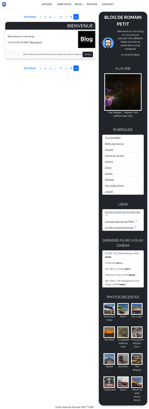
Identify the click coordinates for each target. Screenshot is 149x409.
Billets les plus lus (114, 143)
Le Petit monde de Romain (119, 227)
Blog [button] (78, 4)
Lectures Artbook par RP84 (119, 221)
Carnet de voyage (114, 155)
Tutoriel (109, 191)
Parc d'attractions (114, 185)
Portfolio (64, 4)
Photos (92, 4)
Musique (109, 179)
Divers (87, 54)
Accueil (47, 4)
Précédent (30, 16)
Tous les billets (113, 137)
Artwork (109, 149)
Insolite (108, 173)
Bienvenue (80, 25)
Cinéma (109, 161)
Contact (108, 4)
